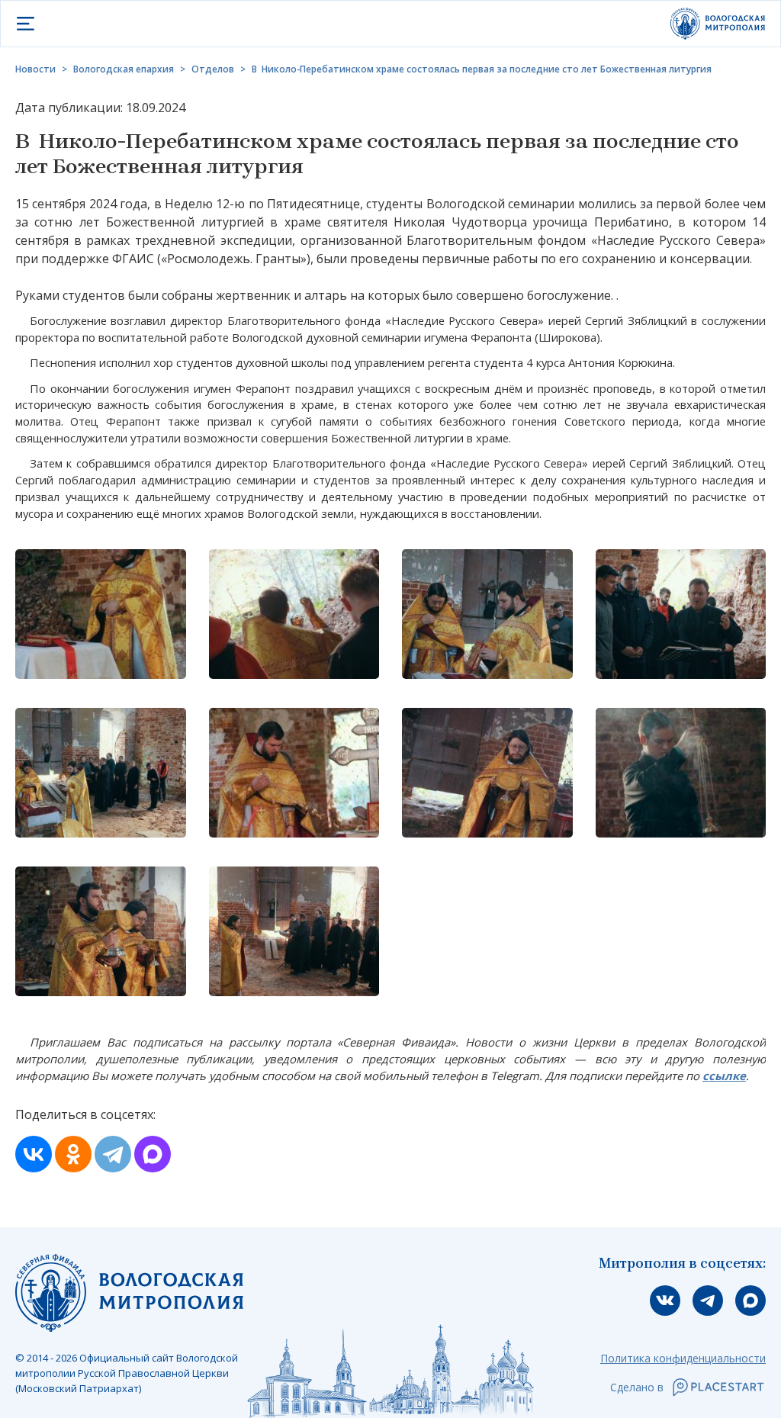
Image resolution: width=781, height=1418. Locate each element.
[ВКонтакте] (33, 1154)
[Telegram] (113, 1154)
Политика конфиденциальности (683, 1358)
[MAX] (152, 1154)
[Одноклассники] (73, 1154)
